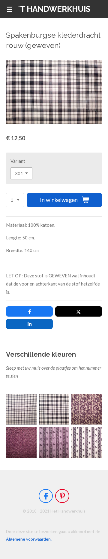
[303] (86, 409)
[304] (21, 442)
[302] (54, 409)
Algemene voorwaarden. (29, 539)
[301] (21, 409)
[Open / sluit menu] (9, 9)
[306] (86, 442)
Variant (17, 161)
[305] (54, 442)
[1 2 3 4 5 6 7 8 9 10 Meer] (15, 200)
